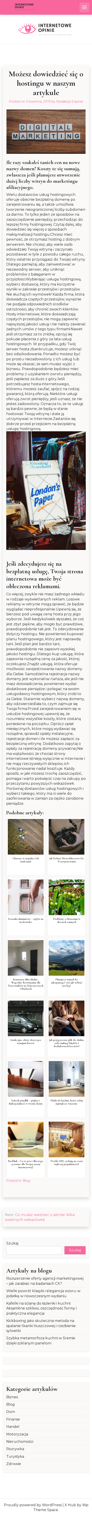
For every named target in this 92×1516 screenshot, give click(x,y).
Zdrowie (13, 1464)
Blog (26, 1181)
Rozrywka (15, 1449)
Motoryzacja (17, 1434)
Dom (10, 1412)
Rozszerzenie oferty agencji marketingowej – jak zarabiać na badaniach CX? (45, 1280)
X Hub (70, 1505)
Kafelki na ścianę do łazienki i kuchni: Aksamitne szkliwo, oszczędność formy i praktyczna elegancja (41, 1308)
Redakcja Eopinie (69, 101)
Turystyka (15, 1456)
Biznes (12, 1397)
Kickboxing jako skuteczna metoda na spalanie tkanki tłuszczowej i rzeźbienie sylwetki (41, 1326)
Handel (12, 1427)
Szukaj (12, 1243)
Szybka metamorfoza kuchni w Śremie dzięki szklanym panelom (40, 1340)
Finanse (13, 1419)
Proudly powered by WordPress (33, 1505)
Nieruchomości (19, 1441)
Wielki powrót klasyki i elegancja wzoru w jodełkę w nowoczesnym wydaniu (43, 1293)
